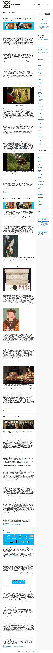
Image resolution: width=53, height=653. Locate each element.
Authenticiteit (40, 157)
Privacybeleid (47, 4)
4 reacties (5, 525)
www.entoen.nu (30, 549)
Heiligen (39, 170)
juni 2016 (39, 140)
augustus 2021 (40, 82)
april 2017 (39, 126)
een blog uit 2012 (9, 615)
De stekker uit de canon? (11, 416)
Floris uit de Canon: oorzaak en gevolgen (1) (18, 198)
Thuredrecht (46, 231)
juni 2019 (39, 102)
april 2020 (39, 92)
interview (22, 462)
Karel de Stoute (10, 409)
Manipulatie (40, 180)
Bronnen (39, 161)
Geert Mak (18, 646)
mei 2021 (39, 83)
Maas (38, 225)
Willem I (42, 233)
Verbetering (40, 204)
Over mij (35, 4)
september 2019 (41, 99)
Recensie (39, 191)
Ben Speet (5, 191)
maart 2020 (40, 93)
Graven (7, 190)
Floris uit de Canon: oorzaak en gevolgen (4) (18, 19)
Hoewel (21, 459)
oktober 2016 (40, 134)
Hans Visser (40, 49)
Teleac (20, 191)
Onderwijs (10, 190)
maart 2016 (40, 144)
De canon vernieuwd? (10, 531)
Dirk (39, 219)
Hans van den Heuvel (41, 46)
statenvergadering (41, 231)
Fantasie (39, 165)
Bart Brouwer (40, 42)
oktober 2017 (40, 117)
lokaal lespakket (26, 618)
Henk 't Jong (40, 39)
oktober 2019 (40, 97)
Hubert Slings (20, 524)
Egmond (39, 221)
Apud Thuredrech (15, 4)
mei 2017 (39, 124)
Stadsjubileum (40, 194)
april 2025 (39, 65)
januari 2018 (40, 116)
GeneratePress (33, 651)
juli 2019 (39, 100)
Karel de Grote (5, 409)
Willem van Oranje (41, 234)
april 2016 (39, 143)
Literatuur (39, 178)
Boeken (39, 160)
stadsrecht (44, 228)
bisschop (39, 218)
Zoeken (47, 13)
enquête (17, 432)
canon (5, 524)
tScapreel (39, 232)
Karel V (13, 409)
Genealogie (40, 167)
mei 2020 (39, 90)
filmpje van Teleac (22, 148)
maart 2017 (40, 127)
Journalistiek (40, 175)
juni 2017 (39, 123)
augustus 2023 (40, 70)
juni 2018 (39, 113)
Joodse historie (40, 174)
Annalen (41, 216)
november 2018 (40, 107)
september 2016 (41, 136)
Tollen (39, 201)
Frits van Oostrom (9, 191)
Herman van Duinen (43, 223)
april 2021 (39, 85)
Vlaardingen (46, 232)
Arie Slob (5, 646)
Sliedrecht (21, 646)
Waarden (39, 205)
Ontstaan (39, 187)
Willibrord (29, 409)
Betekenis (39, 158)
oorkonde (43, 226)
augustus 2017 (40, 120)
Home (39, 4)
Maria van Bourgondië (17, 409)
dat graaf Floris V (26, 213)
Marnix (40, 225)
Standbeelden (40, 197)
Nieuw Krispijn (40, 184)
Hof (46, 223)
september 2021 (41, 80)
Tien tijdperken (23, 191)
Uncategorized (40, 202)
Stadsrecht (40, 195)
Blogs (42, 4)
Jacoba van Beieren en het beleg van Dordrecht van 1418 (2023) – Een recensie (43, 27)
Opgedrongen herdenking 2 (42, 23)
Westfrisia (39, 233)
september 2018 (41, 109)
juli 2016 (39, 139)
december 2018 (40, 106)
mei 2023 (39, 73)
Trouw (24, 646)
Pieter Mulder (40, 52)
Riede (45, 227)
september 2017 (41, 119)
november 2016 (40, 133)
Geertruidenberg (41, 222)
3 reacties (5, 410)
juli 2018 (39, 112)
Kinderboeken (40, 177)
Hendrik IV (39, 223)
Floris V (10, 646)
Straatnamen (40, 198)
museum (46, 225)
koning (46, 224)
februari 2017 (40, 129)
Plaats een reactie (6, 192)
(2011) (32, 35)
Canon (5, 190)
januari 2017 (40, 130)
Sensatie (39, 192)
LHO (47, 224)
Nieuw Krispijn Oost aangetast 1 (43, 29)
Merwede (43, 225)
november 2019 (40, 96)
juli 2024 (39, 66)
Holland (39, 224)
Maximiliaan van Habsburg (24, 409)
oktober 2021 (40, 79)
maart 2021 (40, 86)
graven (46, 222)
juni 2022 (39, 76)
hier (31, 431)
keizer (44, 224)
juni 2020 (39, 89)
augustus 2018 (40, 110)
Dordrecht (43, 219)
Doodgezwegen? (41, 24)
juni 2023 (39, 72)
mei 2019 (39, 103)
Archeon (44, 216)
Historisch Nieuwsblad (16, 191)
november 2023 (40, 69)
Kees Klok (41, 224)
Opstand (39, 188)
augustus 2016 (40, 137)
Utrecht (42, 232)
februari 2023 (40, 75)
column (27, 569)
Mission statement (41, 181)
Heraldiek (39, 171)
